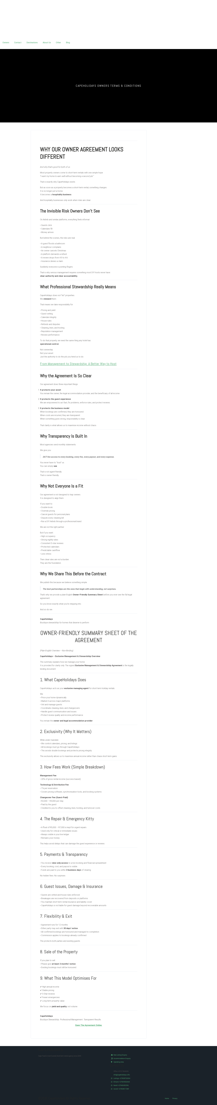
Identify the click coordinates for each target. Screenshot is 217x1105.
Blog (68, 42)
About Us (47, 42)
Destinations (32, 42)
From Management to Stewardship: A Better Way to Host (78, 364)
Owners (6, 42)
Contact (17, 42)
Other (58, 42)
